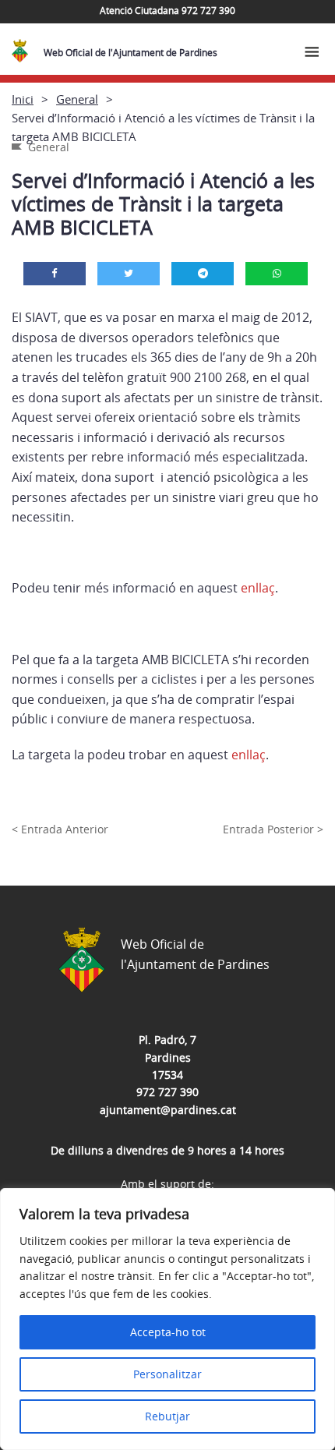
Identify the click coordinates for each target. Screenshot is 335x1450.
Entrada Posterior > (273, 829)
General (77, 99)
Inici (23, 99)
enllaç (258, 587)
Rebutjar (167, 1416)
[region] (167, 1319)
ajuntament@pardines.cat (168, 1109)
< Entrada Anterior (60, 829)
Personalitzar (167, 1374)
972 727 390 (167, 1091)
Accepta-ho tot (168, 1331)
